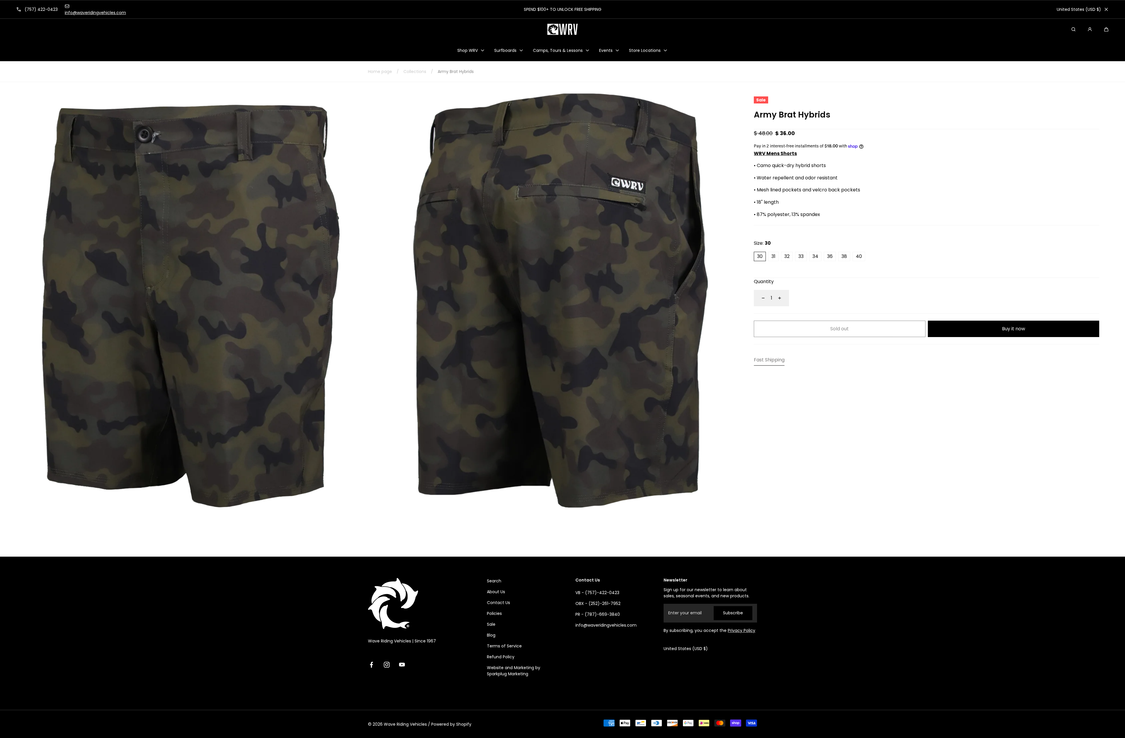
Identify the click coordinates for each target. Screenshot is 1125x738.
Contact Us (498, 603)
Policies (494, 613)
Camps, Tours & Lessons (558, 50)
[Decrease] (760, 298)
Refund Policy (500, 657)
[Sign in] (1090, 29)
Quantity (764, 281)
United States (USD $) (1079, 9)
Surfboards (505, 50)
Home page (380, 71)
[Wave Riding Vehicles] (562, 29)
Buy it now (1013, 328)
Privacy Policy (741, 630)
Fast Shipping (769, 359)
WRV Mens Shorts (775, 153)
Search (494, 581)
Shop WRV (467, 50)
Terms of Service (504, 646)
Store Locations (645, 50)
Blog (491, 635)
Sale (491, 624)
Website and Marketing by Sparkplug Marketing (513, 671)
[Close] (1106, 9)
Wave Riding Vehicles (405, 724)
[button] (1106, 29)
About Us (496, 592)
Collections (414, 71)
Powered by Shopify (451, 724)
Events (606, 50)
